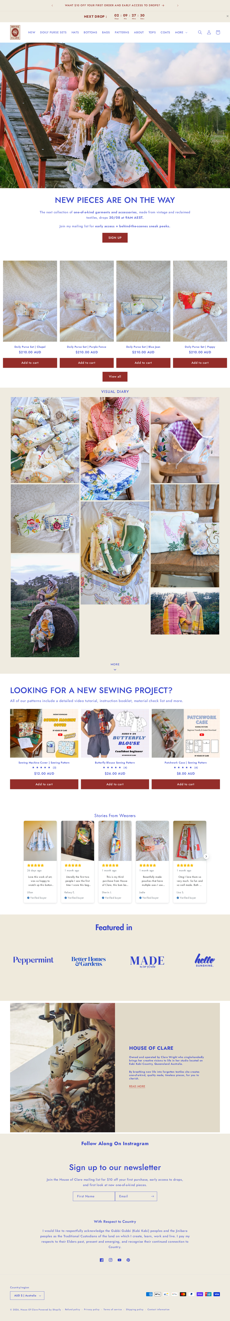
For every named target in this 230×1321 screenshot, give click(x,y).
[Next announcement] (178, 5)
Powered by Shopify (50, 1309)
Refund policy (72, 1309)
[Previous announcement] (52, 5)
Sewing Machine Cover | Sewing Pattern (44, 762)
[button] (181, 32)
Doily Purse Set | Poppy (200, 347)
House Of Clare (29, 1309)
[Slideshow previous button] (23, 856)
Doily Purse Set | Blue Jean (143, 347)
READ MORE (137, 1086)
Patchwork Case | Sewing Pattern (186, 762)
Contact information (158, 1309)
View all (115, 376)
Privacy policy (92, 1309)
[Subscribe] (152, 1196)
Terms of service (113, 1309)
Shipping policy (135, 1309)
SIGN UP (115, 238)
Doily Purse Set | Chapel (30, 347)
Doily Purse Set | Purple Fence (86, 347)
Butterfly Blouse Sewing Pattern (115, 762)
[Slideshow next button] (206, 856)
